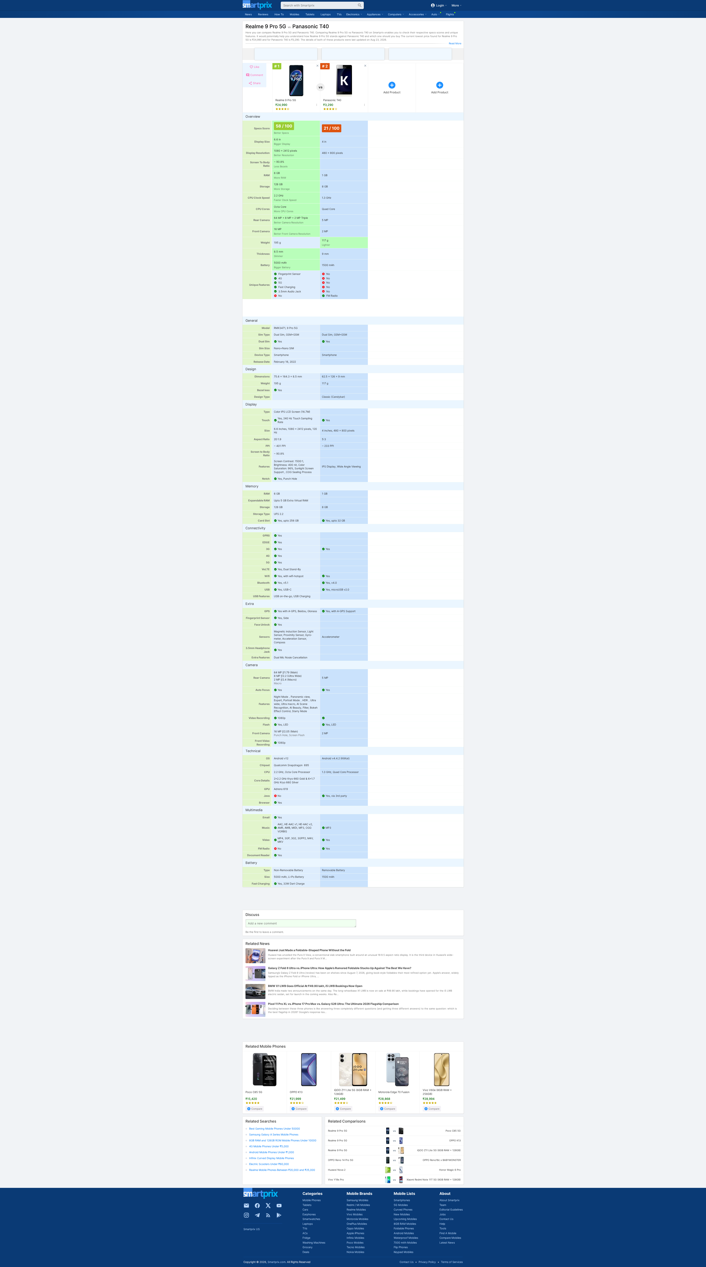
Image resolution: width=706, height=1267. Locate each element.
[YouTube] (279, 1206)
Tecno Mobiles (356, 1247)
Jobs (442, 1214)
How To (279, 14)
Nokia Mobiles (355, 1252)
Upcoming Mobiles (405, 1219)
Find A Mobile (447, 1233)
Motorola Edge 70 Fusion (393, 1092)
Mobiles (294, 14)
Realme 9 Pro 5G (285, 100)
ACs (305, 1233)
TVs (339, 14)
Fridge (306, 1237)
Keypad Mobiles (403, 1252)
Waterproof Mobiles (406, 1237)
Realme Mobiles (356, 1209)
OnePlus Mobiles (357, 1223)
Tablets (310, 14)
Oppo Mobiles (355, 1228)
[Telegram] (257, 1215)
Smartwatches (311, 1219)
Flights (450, 14)
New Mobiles (402, 1214)
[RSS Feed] (268, 1215)
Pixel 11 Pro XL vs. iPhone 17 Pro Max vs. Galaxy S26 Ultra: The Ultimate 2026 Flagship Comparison (333, 1004)
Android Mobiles (404, 1233)
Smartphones (402, 1200)
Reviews (263, 14)
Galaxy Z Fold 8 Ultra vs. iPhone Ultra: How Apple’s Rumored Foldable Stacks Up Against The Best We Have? (339, 968)
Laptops (326, 14)
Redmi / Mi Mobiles (358, 1204)
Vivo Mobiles (355, 1214)
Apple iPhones (355, 1233)
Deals (306, 1252)
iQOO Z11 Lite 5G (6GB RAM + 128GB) (352, 1092)
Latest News (447, 1242)
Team (442, 1204)
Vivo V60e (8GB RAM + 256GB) (437, 1092)
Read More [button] (455, 43)
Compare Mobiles (450, 1237)
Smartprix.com (277, 1261)
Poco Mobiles (355, 1242)
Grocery (307, 1247)
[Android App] (279, 1215)
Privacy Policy (427, 1261)
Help (442, 1223)
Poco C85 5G (253, 1092)
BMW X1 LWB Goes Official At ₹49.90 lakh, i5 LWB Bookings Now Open (315, 986)
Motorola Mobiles (357, 1219)
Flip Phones (401, 1247)
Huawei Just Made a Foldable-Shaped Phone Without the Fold (309, 950)
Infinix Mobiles (355, 1237)
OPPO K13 (296, 1092)
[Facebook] (257, 1206)
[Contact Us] (246, 1206)
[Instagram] (246, 1215)
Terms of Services (452, 1261)
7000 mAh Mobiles (405, 1242)
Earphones (309, 1214)
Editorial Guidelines (451, 1209)
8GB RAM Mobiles (405, 1223)
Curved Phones (403, 1209)
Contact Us (446, 1219)
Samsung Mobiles (357, 1200)
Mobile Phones (312, 1200)
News (248, 14)
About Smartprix (449, 1200)
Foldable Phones (404, 1228)
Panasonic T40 (332, 100)
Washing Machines (314, 1242)
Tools (442, 1228)
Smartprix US (251, 1229)
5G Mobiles (401, 1204)
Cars (305, 1209)
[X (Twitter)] (268, 1206)
